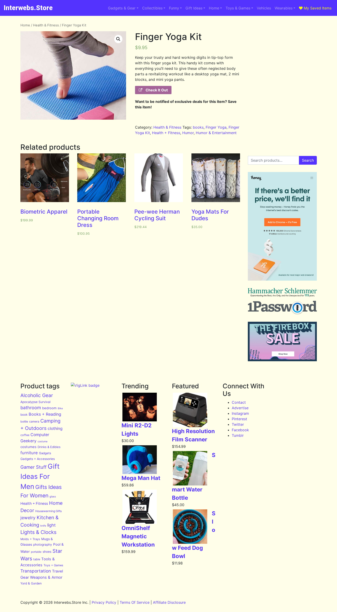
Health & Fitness (46, 25)
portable (36, 551)
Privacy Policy (104, 602)
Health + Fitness (166, 132)
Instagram (240, 413)
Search (308, 160)
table (36, 559)
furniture (29, 452)
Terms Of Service (134, 602)
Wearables (284, 8)
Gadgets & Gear (121, 8)
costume (42, 441)
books (198, 127)
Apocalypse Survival (35, 402)
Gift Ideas (193, 8)
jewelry (28, 517)
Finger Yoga (216, 127)
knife (43, 525)
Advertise (240, 408)
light (51, 524)
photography (42, 544)
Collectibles (152, 8)
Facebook (240, 430)
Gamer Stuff (33, 467)
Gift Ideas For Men (40, 476)
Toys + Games (53, 565)
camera (34, 421)
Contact (239, 402)
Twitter (238, 424)
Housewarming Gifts (48, 511)
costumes (28, 447)
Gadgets (45, 453)
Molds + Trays (30, 539)
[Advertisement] (282, 51)
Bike (60, 408)
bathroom (30, 407)
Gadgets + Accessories (37, 459)
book (24, 414)
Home (214, 8)
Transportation (35, 571)
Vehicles (264, 8)
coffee (24, 435)
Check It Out (156, 90)
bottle (24, 421)
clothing (55, 428)
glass (53, 496)
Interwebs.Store (28, 8)
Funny (174, 8)
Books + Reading (45, 414)
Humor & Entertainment (216, 132)
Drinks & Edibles (49, 447)
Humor (188, 132)
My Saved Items (317, 8)
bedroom (49, 408)
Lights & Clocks (38, 532)
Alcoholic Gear (36, 395)
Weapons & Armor (46, 577)
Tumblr (238, 435)
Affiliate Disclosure (169, 602)
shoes (47, 551)
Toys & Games (238, 8)
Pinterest (239, 419)
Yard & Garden (31, 583)
